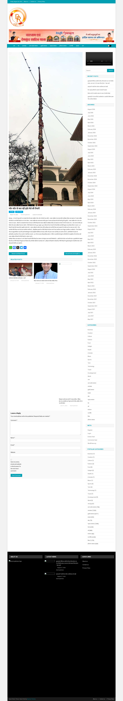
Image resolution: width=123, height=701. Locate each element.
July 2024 (90, 192)
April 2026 (90, 122)
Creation (90, 333)
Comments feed (92, 440)
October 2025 (91, 142)
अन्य (83, 46)
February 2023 (92, 249)
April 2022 (90, 282)
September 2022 (92, 266)
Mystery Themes (31, 699)
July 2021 (90, 312)
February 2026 (92, 129)
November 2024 (92, 179)
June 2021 (91, 316)
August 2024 (91, 189)
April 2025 (90, 162)
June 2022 (91, 276)
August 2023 (91, 229)
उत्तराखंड (24, 46)
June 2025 (91, 156)
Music (89, 356)
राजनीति (71, 46)
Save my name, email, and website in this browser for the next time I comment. (16, 466)
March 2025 (91, 166)
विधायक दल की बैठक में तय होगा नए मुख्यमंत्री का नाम (19, 253)
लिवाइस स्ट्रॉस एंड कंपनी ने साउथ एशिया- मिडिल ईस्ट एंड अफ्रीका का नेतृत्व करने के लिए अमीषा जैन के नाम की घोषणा (70, 401)
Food (89, 343)
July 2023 (90, 232)
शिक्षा (89, 416)
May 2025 (90, 159)
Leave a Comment (37, 214)
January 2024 (92, 212)
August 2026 (91, 109)
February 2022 (92, 289)
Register (90, 430)
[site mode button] (109, 46)
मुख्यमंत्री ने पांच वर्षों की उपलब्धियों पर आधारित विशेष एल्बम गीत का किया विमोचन (100, 98)
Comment (14, 420)
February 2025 (92, 169)
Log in (89, 433)
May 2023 (90, 239)
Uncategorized (92, 373)
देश (18, 46)
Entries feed (91, 436)
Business (90, 329)
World (89, 376)
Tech (89, 363)
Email (13, 445)
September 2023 (92, 226)
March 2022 (91, 286)
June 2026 (91, 116)
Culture (90, 336)
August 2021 (91, 309)
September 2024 (92, 186)
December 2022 (92, 256)
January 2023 (92, 252)
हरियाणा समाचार (63, 46)
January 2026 (92, 132)
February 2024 (92, 209)
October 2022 (91, 262)
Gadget (90, 346)
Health (89, 349)
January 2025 (92, 172)
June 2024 (91, 196)
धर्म (88, 406)
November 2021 (92, 299)
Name (13, 438)
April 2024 (90, 202)
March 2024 (91, 206)
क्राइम (77, 46)
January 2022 (92, 292)
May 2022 (90, 279)
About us (26, 1)
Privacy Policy (41, 1)
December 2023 (92, 216)
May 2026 (90, 119)
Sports (89, 359)
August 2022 (91, 269)
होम (14, 46)
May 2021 (90, 319)
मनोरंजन (89, 409)
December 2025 (92, 136)
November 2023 (92, 219)
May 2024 (90, 199)
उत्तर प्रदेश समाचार (33, 46)
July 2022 (90, 272)
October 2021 (91, 302)
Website (13, 452)
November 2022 (92, 259)
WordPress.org (92, 443)
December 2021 (92, 296)
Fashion (90, 339)
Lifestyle (90, 353)
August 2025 (91, 149)
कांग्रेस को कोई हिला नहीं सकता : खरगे (17, 278)
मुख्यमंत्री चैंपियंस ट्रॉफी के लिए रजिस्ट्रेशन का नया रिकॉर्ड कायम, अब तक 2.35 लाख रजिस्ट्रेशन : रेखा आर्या (100, 82)
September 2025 (92, 146)
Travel (89, 369)
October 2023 (91, 222)
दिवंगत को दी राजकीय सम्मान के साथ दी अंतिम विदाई (99, 93)
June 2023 (91, 236)
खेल (89, 396)
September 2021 (92, 306)
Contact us (33, 1)
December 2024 (92, 176)
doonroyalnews (25, 214)
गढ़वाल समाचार (53, 46)
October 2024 (91, 182)
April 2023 (90, 242)
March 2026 (91, 126)
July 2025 (90, 152)
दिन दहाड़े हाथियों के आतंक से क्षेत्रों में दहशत (97, 90)
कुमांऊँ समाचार (44, 46)
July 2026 (90, 112)
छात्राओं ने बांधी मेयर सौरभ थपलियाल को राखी (98, 86)
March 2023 (91, 246)
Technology (91, 366)
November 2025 (92, 139)
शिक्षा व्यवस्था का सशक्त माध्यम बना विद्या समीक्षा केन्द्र (45, 280)
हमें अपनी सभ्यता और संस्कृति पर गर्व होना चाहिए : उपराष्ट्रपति (74, 253)
